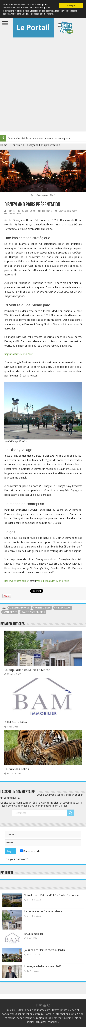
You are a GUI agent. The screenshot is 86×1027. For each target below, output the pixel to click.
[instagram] (48, 1005)
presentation (63, 607)
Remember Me (31, 851)
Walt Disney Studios (33, 612)
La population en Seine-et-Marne (27, 670)
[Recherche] (70, 813)
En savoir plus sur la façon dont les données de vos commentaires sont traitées (41, 804)
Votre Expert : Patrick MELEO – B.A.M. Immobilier (52, 895)
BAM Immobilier (15, 722)
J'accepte (71, 5)
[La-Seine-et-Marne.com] (43, 27)
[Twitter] (40, 1005)
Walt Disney (10, 612)
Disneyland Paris (19, 607)
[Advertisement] (43, 82)
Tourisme (16, 144)
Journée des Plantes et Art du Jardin (44, 949)
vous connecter (59, 794)
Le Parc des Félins (16, 769)
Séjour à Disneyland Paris (18, 354)
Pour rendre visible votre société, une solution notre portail (39, 138)
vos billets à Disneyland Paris (52, 580)
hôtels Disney (42, 607)
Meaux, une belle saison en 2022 (42, 966)
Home (3, 144)
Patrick (11, 211)
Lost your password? (17, 859)
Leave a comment (68, 211)
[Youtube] (44, 1005)
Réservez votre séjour (16, 580)
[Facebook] (37, 1005)
